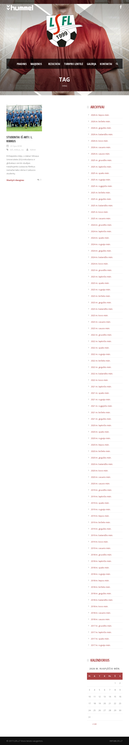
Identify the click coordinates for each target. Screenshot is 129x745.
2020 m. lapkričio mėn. (101, 425)
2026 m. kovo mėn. (99, 140)
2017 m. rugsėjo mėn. (101, 645)
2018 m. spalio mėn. (100, 567)
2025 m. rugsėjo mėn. (101, 179)
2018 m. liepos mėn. (100, 580)
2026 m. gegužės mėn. (101, 127)
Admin (33, 149)
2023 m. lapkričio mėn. (101, 276)
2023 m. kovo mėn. (99, 315)
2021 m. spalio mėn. (100, 393)
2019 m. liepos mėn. (100, 515)
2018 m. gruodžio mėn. (101, 554)
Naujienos (36, 64)
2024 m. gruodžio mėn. (101, 224)
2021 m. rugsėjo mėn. (101, 399)
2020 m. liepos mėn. (100, 444)
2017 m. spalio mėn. (100, 638)
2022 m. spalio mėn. (100, 347)
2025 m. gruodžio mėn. (101, 160)
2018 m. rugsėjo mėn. (101, 574)
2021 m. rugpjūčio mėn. (101, 406)
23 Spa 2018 (16, 146)
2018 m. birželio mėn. (100, 587)
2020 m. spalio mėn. (100, 431)
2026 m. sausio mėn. (100, 153)
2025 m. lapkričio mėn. (101, 166)
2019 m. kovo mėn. (99, 541)
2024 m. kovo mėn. (99, 263)
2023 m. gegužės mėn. (101, 302)
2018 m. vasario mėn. (101, 612)
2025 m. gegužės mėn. (101, 199)
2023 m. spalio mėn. (100, 283)
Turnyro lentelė (73, 64)
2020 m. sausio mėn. (100, 483)
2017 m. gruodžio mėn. (101, 625)
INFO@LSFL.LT (116, 740)
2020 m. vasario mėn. (101, 477)
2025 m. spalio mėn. (100, 173)
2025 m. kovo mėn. (99, 212)
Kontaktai (106, 64)
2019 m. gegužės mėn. (101, 528)
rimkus (17, 149)
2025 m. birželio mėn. (100, 192)
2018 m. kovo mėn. (99, 606)
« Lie (94, 723)
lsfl (11, 149)
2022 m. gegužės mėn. (101, 367)
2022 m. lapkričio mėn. (101, 341)
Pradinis (22, 64)
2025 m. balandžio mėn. (102, 205)
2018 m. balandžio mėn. (102, 599)
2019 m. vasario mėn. (101, 548)
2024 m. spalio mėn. (100, 237)
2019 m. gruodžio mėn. (101, 490)
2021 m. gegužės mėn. (101, 418)
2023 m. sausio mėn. (100, 328)
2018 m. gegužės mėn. (101, 593)
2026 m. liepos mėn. (100, 115)
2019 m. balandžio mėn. (102, 535)
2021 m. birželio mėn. (100, 412)
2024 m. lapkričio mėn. (101, 231)
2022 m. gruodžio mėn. (101, 334)
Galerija (91, 64)
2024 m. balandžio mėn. (102, 257)
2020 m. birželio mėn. (100, 451)
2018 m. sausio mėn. (100, 619)
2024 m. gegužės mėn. (101, 250)
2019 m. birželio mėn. (100, 522)
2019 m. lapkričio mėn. (101, 496)
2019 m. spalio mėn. (100, 503)
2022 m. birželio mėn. (100, 360)
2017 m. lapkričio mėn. (101, 632)
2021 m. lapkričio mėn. (101, 386)
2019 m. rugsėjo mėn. (101, 509)
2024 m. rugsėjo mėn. (101, 244)
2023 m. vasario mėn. (101, 321)
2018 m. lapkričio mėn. (101, 561)
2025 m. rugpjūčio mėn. (101, 186)
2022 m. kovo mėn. (99, 380)
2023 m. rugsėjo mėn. (101, 289)
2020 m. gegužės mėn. (101, 457)
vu (22, 149)
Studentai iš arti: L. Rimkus (19, 139)
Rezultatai (54, 64)
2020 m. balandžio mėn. (102, 464)
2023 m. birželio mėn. (100, 296)
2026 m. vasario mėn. (101, 147)
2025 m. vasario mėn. (101, 218)
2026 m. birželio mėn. (100, 121)
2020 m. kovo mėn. (99, 470)
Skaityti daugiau (15, 180)
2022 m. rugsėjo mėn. (101, 354)
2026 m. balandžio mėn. (102, 134)
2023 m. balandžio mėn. (102, 309)
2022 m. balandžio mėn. (102, 373)
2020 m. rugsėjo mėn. (101, 438)
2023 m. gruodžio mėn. (101, 270)
